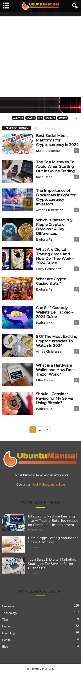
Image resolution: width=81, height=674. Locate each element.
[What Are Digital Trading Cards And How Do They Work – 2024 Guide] (17, 258)
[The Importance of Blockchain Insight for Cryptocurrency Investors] (17, 199)
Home (38, 128)
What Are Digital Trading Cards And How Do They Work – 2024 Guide (55, 256)
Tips (5, 619)
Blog (5, 646)
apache (31, 117)
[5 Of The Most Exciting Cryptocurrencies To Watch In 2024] (17, 345)
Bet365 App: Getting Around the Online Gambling (53, 540)
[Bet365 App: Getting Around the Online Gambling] (13, 544)
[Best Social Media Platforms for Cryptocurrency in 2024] (17, 144)
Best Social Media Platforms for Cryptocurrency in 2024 (57, 140)
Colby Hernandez (48, 269)
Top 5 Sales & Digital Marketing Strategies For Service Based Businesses (52, 564)
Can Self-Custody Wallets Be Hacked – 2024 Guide (54, 312)
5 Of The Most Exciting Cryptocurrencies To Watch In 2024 (56, 341)
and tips (18, 117)
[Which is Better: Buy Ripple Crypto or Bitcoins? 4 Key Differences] (17, 229)
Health (6, 640)
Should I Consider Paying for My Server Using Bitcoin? (55, 398)
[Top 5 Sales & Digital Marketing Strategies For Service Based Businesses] (13, 566)
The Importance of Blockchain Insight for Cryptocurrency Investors (56, 197)
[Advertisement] (40, 56)
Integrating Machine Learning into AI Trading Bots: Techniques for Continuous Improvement (53, 520)
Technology (36, 530)
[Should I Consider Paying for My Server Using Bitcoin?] (17, 403)
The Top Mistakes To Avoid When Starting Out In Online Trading (55, 166)
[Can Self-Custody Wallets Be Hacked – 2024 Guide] (17, 317)
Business (33, 573)
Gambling (34, 547)
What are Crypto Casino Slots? (51, 281)
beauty (62, 117)
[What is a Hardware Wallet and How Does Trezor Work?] (17, 374)
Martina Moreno (48, 150)
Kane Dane (44, 177)
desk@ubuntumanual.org (48, 484)
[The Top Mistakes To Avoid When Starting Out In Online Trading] (17, 171)
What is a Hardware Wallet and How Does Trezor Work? (56, 369)
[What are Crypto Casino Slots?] (17, 288)
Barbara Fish (45, 239)
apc (40, 117)
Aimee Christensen (49, 210)
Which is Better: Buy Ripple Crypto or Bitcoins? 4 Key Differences (54, 227)
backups (50, 117)
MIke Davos (45, 380)
